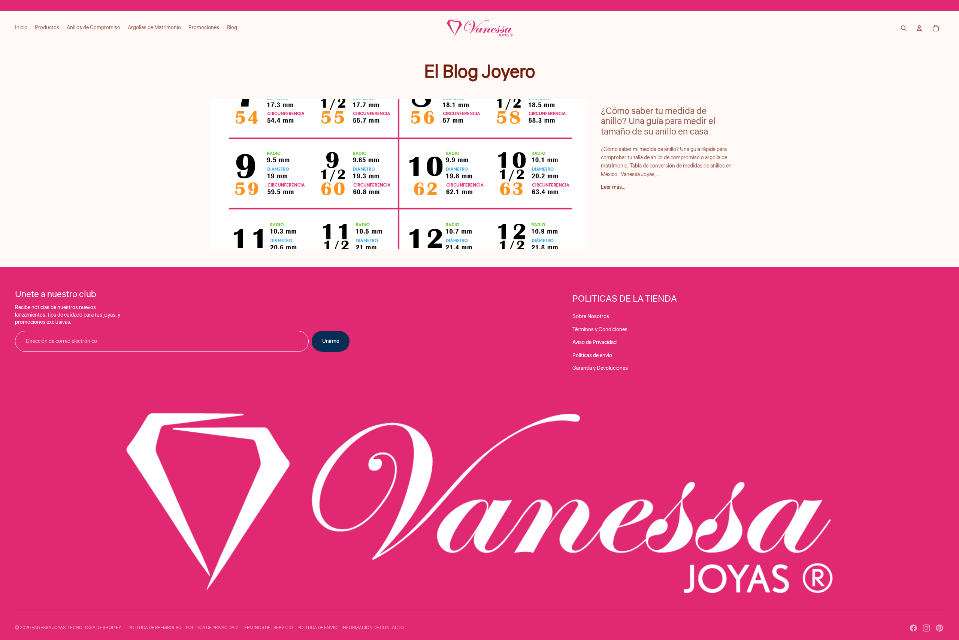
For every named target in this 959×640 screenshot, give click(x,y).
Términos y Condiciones (599, 329)
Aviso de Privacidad (594, 342)
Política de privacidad (212, 628)
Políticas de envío (592, 355)
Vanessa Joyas (48, 628)
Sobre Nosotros (590, 316)
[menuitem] (21, 28)
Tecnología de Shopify (94, 628)
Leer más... (613, 187)
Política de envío (317, 628)
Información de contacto (373, 628)
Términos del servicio (267, 628)
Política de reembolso (155, 628)
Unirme (330, 341)
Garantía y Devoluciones (600, 368)
